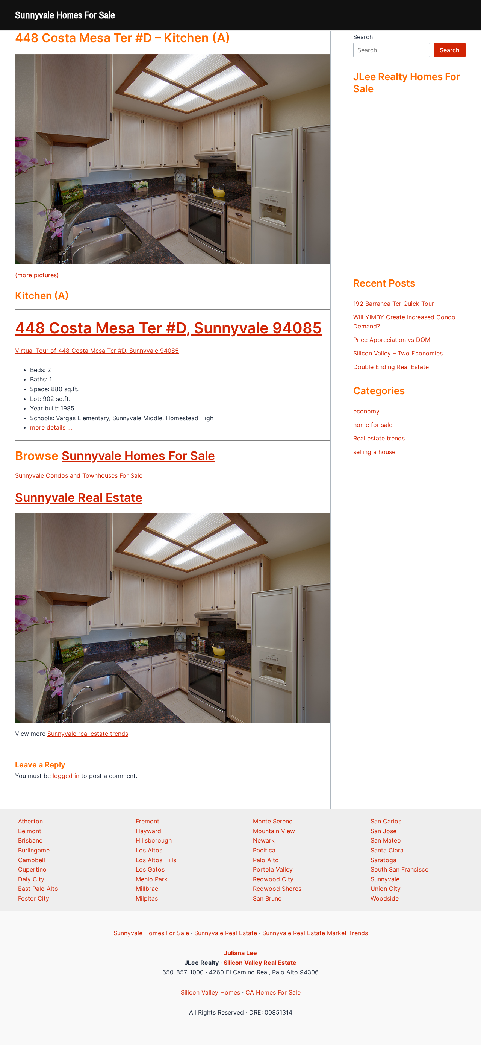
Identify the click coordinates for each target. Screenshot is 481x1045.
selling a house (374, 452)
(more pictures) (37, 275)
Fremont (147, 821)
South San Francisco (400, 869)
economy (366, 411)
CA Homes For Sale (273, 992)
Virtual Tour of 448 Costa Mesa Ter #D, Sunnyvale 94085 (97, 350)
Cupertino (32, 869)
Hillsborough (154, 840)
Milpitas (147, 898)
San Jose (383, 831)
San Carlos (386, 821)
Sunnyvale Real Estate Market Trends (315, 933)
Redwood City (273, 879)
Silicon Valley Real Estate (260, 962)
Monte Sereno (273, 821)
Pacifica (264, 850)
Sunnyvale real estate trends (87, 733)
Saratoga (383, 860)
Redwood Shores (277, 888)
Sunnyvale (385, 879)
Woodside (385, 898)
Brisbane (30, 840)
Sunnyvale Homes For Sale (65, 14)
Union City (386, 888)
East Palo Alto (38, 888)
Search (363, 37)
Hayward (148, 831)
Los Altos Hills (156, 860)
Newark (264, 840)
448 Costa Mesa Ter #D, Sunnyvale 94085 (168, 328)
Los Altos (149, 850)
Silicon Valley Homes (210, 992)
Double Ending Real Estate (391, 367)
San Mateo (386, 840)
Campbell (31, 860)
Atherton (30, 821)
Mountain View (274, 831)
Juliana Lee (240, 953)
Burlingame (34, 850)
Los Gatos (150, 869)
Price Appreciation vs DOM (391, 339)
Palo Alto (266, 860)
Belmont (29, 831)
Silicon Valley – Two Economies (398, 353)
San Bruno (267, 898)
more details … (51, 427)
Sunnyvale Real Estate (78, 497)
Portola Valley (273, 869)
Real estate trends (379, 438)
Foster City (33, 898)
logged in (66, 775)
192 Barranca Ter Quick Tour (393, 303)
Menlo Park (152, 879)
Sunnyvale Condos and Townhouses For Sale (78, 475)
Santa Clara (387, 850)
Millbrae (147, 888)
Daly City (31, 879)
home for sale (372, 424)
